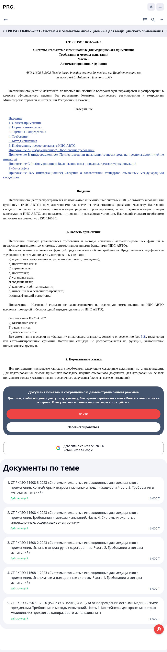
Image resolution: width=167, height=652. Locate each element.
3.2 (143, 336)
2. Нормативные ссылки (26, 127)
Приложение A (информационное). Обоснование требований (51, 150)
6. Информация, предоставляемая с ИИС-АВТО (42, 145)
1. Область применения (25, 123)
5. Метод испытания (23, 141)
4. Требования (18, 136)
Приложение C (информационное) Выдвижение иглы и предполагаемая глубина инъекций (72, 163)
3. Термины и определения (27, 131)
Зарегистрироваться (83, 427)
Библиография (19, 168)
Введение (15, 118)
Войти (83, 414)
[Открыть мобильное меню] (160, 7)
